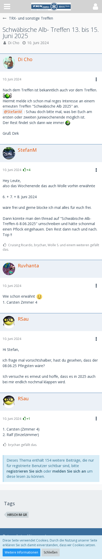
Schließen (51, 552)
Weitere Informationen (21, 552)
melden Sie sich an (69, 471)
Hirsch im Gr (17, 515)
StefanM (14, 111)
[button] (7, 6)
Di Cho (13, 42)
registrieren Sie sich (24, 471)
